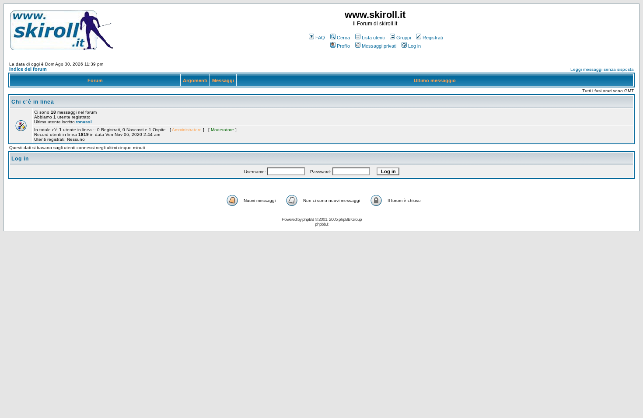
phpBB (308, 219)
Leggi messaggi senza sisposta (602, 69)
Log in (414, 46)
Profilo (343, 46)
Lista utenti (373, 37)
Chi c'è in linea (32, 102)
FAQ (320, 37)
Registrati (433, 37)
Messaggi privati (379, 46)
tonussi (84, 121)
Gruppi (403, 37)
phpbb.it (321, 224)
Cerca (343, 37)
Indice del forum (28, 69)
